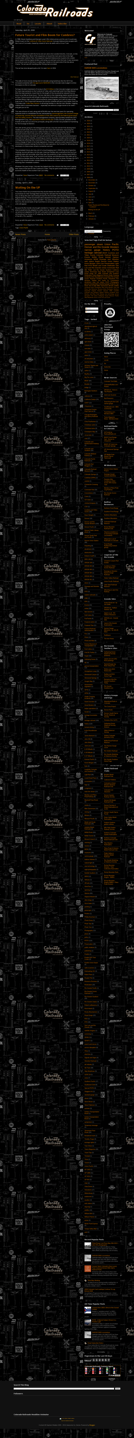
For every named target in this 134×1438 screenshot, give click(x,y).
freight (97, 261)
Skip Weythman (89, 297)
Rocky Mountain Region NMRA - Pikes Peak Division (111, 882)
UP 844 (87, 1179)
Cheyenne (88, 406)
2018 (88, 143)
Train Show (88, 1146)
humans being (89, 727)
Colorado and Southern (110, 273)
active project (89, 335)
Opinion (116, 257)
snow (117, 292)
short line (87, 1054)
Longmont (88, 788)
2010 (88, 166)
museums (88, 259)
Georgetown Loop (113, 272)
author (87, 370)
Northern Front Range (111, 508)
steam (100, 244)
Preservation (109, 263)
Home (47, 234)
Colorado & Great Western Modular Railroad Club (109, 784)
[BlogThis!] (63, 175)
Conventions (115, 280)
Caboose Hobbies (110, 780)
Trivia (86, 1159)
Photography (114, 282)
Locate (38, 23)
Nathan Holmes (104, 292)
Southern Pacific (102, 278)
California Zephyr (90, 399)
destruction (88, 552)
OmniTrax (88, 886)
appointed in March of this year (43, 120)
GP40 (86, 690)
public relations (89, 947)
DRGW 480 (88, 569)
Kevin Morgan (90, 263)
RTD (90, 266)
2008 (88, 172)
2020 (88, 137)
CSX (86, 506)
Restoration (88, 275)
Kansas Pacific (89, 759)
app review (88, 352)
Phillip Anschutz (90, 917)
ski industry (88, 1064)
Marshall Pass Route (91, 800)
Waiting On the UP (27, 187)
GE (86, 662)
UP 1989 (98, 273)
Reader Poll (88, 978)
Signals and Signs (90, 1057)
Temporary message (91, 1125)
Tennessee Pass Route (98, 272)
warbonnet (88, 1196)
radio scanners (89, 968)
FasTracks (88, 618)
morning (87, 842)
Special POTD (89, 1088)
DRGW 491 (88, 579)
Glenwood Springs (91, 678)
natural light (88, 863)
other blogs (88, 900)
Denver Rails (108, 710)
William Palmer (89, 1217)
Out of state (92, 285)
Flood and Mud (89, 640)
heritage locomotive (91, 715)
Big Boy (87, 374)
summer (87, 1108)
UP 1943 (87, 1169)
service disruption (90, 1047)
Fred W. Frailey (89, 652)
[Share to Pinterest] (68, 175)
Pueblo (87, 954)
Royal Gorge (89, 273)
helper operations (90, 708)
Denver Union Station (110, 261)
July (89, 194)
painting (87, 907)
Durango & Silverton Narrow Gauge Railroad (110, 572)
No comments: (49, 175)
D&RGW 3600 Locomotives (96, 68)
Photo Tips (88, 289)
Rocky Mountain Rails (111, 872)
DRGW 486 (88, 576)
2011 (88, 163)
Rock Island (88, 1008)
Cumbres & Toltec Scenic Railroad (40, 41)
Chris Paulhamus (90, 421)
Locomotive (107, 277)
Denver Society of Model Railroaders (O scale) (111, 807)
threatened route (90, 1135)
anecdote (88, 348)
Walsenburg (88, 1193)
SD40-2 (87, 1037)
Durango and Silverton (109, 259)
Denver (105, 275)
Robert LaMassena (91, 1005)
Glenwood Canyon (91, 674)
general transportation (92, 284)
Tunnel (87, 1162)
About (49, 23)
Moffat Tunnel (89, 836)
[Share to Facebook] (66, 175)
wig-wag (87, 1207)
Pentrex (87, 913)
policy (86, 937)
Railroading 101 (90, 971)
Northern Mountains (110, 515)
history (106, 250)
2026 (88, 120)
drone (86, 583)
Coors (86, 496)
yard (86, 1232)
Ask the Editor (89, 362)
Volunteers (111, 278)
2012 (88, 160)
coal (94, 270)
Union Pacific (23, 228)
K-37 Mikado (89, 756)
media (87, 805)
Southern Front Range (111, 511)
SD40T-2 (87, 1040)
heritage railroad (93, 252)
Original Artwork (97, 290)
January (91, 219)
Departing (87, 290)
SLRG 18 (88, 1074)
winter (86, 1220)
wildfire (116, 285)
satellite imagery (90, 1030)
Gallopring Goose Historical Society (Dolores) (109, 653)
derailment (88, 282)
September (92, 188)
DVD (86, 591)
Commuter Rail (113, 268)
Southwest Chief (90, 1085)
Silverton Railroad (90, 1061)
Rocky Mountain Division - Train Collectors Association (111, 866)
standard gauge (104, 284)
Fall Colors (94, 295)
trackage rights (89, 1142)
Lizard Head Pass (90, 778)
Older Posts (74, 234)
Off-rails (110, 285)
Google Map (88, 681)
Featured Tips (114, 284)
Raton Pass (88, 974)
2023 (88, 129)
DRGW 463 (88, 566)
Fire (117, 278)
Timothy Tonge (89, 1139)
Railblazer (107, 635)
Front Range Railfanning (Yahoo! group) (110, 545)
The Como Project (110, 706)
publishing (88, 951)
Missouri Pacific (114, 295)
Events (87, 257)
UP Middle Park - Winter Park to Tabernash (109, 456)
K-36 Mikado (89, 752)
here (48, 68)
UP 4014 (87, 1176)
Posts (89, 308)
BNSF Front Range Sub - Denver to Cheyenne (110, 439)
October (91, 185)
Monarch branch (90, 839)
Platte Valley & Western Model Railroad (109, 854)
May (90, 200)
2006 (88, 177)
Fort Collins (88, 649)
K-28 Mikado (89, 749)
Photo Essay (89, 920)
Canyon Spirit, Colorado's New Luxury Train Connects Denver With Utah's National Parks (104, 1267)
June (90, 197)
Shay (86, 1051)
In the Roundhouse (97, 277)
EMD (110, 290)
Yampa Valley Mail (91, 1229)
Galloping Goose (103, 295)
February (91, 216)
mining (87, 812)
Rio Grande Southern (104, 270)
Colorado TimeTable (110, 381)
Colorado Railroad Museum (107, 255)
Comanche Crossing (91, 484)
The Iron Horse (109, 638)
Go (28, 23)
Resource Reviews (97, 289)
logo (86, 785)
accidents (112, 292)
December (92, 180)
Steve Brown (89, 1101)
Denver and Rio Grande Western (102, 247)
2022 (88, 132)
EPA (86, 601)
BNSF (104, 253)
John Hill (116, 287)
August (90, 191)
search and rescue (90, 1044)
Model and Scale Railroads (104, 266)
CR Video (88, 500)
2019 (88, 140)
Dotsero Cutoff (89, 556)
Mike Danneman (102, 285)
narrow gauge (92, 250)
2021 (88, 135)
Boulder (87, 384)
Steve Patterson (90, 1105)
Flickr (86, 285)
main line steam (98, 282)
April (90, 202)
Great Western (109, 287)
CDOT (107, 282)
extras (104, 268)
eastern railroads (90, 595)
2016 (88, 149)
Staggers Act (89, 1091)
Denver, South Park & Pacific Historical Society (111, 714)
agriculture (88, 341)
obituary (87, 880)
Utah (86, 1183)
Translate (91, 233)
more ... (87, 57)
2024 (88, 126)
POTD (115, 250)
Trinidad (87, 1156)
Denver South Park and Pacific (102, 297)
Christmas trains (89, 287)
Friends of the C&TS (110, 720)
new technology (109, 294)
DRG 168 (88, 559)
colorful (87, 481)
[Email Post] (57, 175)
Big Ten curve (89, 377)
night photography (90, 869)
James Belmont (90, 735)
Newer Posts (20, 234)
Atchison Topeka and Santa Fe (97, 280)
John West (88, 742)
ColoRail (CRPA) (90, 478)
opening (87, 890)
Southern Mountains (110, 518)
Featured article (90, 622)
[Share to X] (65, 175)
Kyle (86, 766)
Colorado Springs (90, 474)
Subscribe (62, 23)
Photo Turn (88, 927)
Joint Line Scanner (110, 395)
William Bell (88, 1213)
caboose (105, 290)
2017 (88, 146)
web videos (89, 261)
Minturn (87, 815)
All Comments (91, 311)
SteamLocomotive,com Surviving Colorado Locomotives (111, 533)
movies (87, 846)
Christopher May (99, 287)
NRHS (87, 876)
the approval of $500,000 (41, 83)
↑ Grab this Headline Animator (67, 1420)
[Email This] (61, 175)
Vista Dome (88, 1186)
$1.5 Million (50, 89)
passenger (90, 244)
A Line (87, 323)
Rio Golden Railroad (110, 751)
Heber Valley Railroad (111, 578)
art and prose (89, 358)
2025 (88, 123)
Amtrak (108, 257)
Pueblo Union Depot (91, 962)
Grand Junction (89, 701)
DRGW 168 (88, 562)
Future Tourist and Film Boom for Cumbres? (45, 35)
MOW (96, 259)
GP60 (86, 693)
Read (19, 23)
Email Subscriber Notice (95, 1343)
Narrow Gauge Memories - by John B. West (111, 630)
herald (87, 712)
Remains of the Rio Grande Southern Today (110, 681)
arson (86, 355)
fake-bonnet (88, 612)
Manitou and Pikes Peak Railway (94, 294)
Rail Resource (108, 398)
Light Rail (88, 774)
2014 (88, 155)
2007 (88, 174)
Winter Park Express (91, 1223)
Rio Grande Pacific (91, 988)
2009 (88, 169)
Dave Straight (89, 515)
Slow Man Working (94, 1280)
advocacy (88, 338)
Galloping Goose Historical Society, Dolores (110, 725)
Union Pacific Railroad (111, 581)
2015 (88, 152)
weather (87, 1200)
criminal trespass (90, 503)
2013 (88, 157)
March (90, 213)
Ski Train (88, 270)
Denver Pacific (89, 527)
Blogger (92, 1425)
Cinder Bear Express (32, 103)
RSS (86, 1018)
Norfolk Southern (90, 873)
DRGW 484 (88, 573)
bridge (87, 387)
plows (105, 289)
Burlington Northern (113, 289)
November (92, 183)
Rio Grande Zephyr (91, 1002)
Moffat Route (97, 257)
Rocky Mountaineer (91, 1012)
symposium (88, 1122)
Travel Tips (88, 1152)
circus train (88, 435)
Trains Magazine (97, 275)
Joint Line (100, 263)
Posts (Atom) (51, 240)
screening (88, 1034)
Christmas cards (90, 425)
